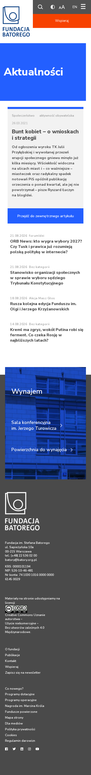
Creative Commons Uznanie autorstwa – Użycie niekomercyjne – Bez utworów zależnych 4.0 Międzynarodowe (25, 623)
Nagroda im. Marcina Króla (24, 706)
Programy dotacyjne (20, 694)
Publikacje (12, 655)
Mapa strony (14, 718)
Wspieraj (62, 21)
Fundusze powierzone (21, 712)
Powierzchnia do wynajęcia (39, 450)
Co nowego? (14, 689)
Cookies (11, 735)
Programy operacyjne (21, 700)
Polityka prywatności (20, 729)
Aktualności (33, 72)
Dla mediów (14, 723)
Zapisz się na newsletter (23, 673)
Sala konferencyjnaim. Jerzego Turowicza (33, 425)
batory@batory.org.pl (21, 560)
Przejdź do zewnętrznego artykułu (45, 216)
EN (75, 7)
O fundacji (12, 649)
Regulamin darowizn (20, 741)
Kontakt (10, 661)
